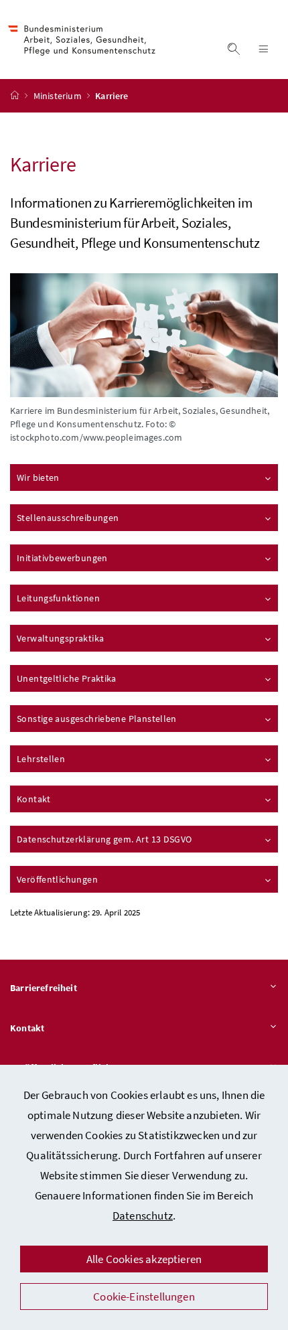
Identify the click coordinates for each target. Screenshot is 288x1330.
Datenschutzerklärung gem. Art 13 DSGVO (104, 839)
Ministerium (58, 96)
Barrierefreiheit (43, 988)
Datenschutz (143, 1215)
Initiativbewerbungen (62, 558)
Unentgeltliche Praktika (67, 678)
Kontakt (34, 799)
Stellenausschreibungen (68, 518)
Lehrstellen (41, 759)
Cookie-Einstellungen (144, 1296)
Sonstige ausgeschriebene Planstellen (97, 719)
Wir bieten (38, 477)
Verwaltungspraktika (60, 638)
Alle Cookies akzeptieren (144, 1259)
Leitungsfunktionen (58, 598)
